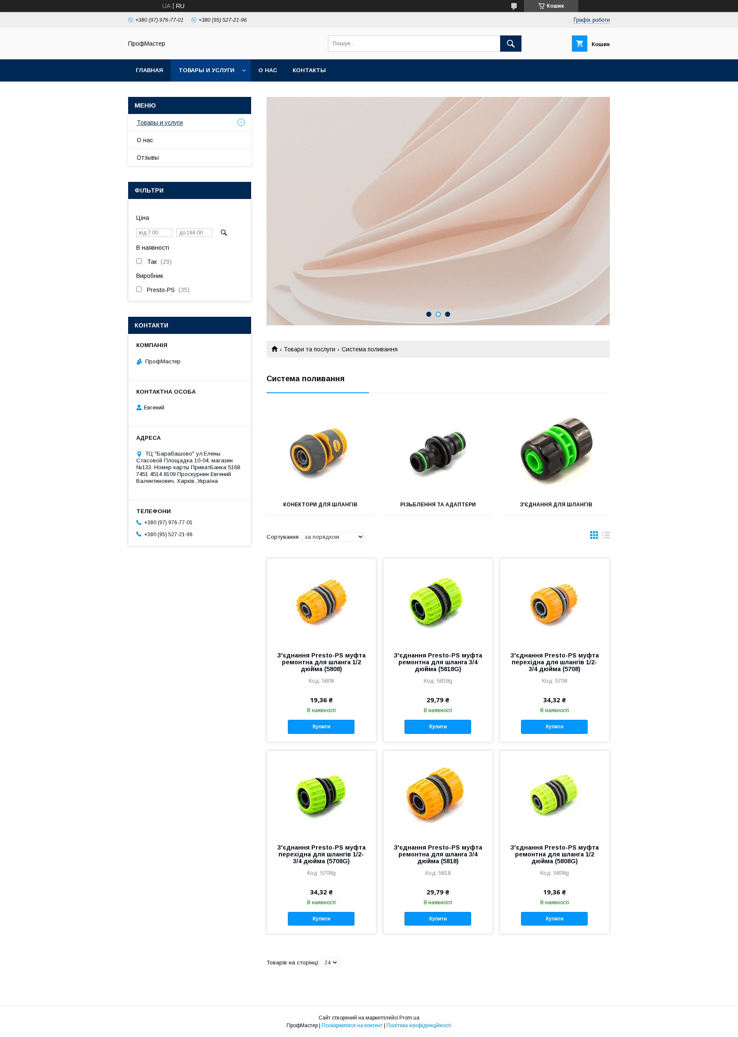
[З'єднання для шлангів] (556, 451)
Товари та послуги (309, 349)
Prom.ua (409, 1018)
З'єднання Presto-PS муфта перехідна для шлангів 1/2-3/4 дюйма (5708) (554, 662)
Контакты (309, 70)
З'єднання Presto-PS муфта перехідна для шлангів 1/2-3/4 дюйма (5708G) (321, 854)
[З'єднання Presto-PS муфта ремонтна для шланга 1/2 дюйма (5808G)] (554, 793)
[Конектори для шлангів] (320, 451)
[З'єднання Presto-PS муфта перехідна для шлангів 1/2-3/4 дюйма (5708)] (554, 601)
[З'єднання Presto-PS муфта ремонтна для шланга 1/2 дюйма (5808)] (321, 601)
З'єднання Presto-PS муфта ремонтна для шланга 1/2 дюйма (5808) (321, 662)
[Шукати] (510, 43)
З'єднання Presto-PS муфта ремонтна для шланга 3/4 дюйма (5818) (438, 854)
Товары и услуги (206, 70)
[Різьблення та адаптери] (438, 451)
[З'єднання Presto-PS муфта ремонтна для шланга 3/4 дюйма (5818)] (438, 793)
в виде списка (606, 537)
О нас (267, 70)
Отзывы (148, 157)
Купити (321, 727)
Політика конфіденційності (419, 1025)
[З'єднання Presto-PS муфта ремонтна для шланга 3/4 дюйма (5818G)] (438, 601)
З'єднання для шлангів (556, 505)
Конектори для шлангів (320, 505)
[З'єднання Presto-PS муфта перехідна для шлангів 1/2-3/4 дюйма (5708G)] (321, 793)
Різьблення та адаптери (438, 505)
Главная (149, 70)
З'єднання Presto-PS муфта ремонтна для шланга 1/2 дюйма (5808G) (554, 854)
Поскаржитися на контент (352, 1025)
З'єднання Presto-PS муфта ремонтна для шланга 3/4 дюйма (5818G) (438, 662)
